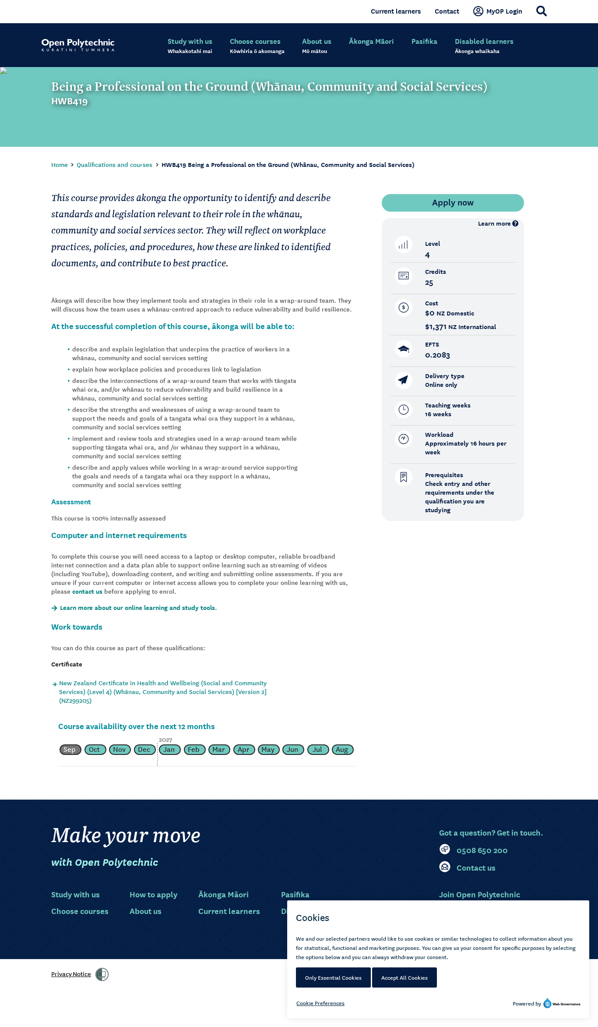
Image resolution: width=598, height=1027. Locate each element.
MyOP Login (504, 11)
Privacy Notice (71, 973)
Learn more (494, 223)
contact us (87, 591)
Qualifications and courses (114, 164)
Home (59, 164)
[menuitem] (190, 46)
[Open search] (541, 11)
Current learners (396, 11)
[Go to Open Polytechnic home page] (78, 45)
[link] (102, 974)
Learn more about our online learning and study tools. (138, 607)
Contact (447, 11)
